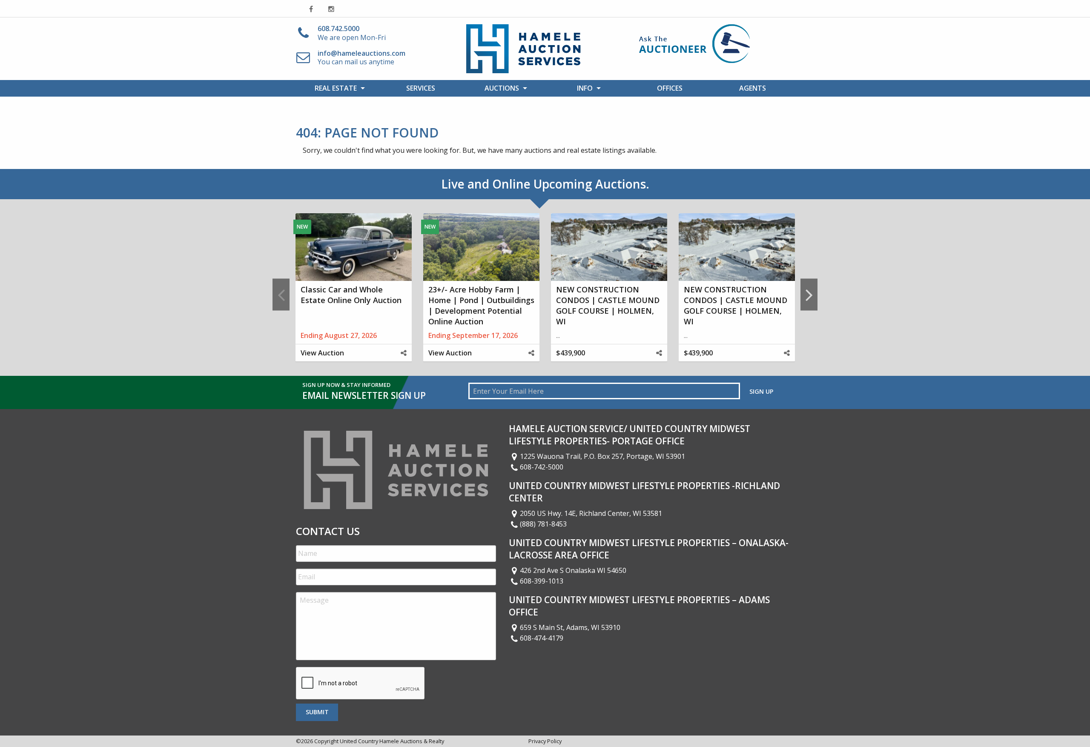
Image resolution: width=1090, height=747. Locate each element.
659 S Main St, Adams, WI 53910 (570, 627)
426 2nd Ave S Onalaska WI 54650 (573, 570)
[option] (353, 294)
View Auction (322, 353)
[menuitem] (337, 88)
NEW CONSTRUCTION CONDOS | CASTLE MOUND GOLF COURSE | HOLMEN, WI (608, 305)
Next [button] (809, 294)
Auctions (502, 88)
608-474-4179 (541, 638)
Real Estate (336, 88)
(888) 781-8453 (543, 524)
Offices (670, 88)
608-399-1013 (541, 581)
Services (420, 88)
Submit (317, 712)
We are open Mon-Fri (352, 33)
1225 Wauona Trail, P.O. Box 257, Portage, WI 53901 (602, 456)
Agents (752, 88)
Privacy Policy (545, 741)
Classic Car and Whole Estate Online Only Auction (351, 294)
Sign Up (761, 391)
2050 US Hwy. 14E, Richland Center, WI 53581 (591, 513)
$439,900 (570, 353)
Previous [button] (281, 294)
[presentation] (360, 683)
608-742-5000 (541, 467)
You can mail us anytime (361, 58)
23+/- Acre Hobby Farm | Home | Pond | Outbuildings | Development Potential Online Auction (481, 305)
